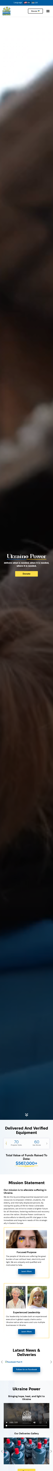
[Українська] (34, 2)
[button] (48, 11)
